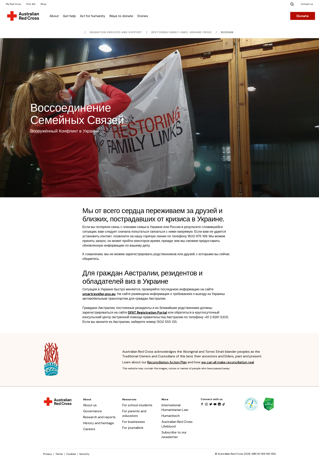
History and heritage (98, 423)
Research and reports (99, 417)
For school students (137, 405)
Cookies (71, 454)
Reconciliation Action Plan (167, 362)
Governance (92, 411)
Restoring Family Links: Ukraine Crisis (181, 32)
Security (84, 454)
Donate (303, 16)
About (54, 16)
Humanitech (170, 416)
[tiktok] (223, 404)
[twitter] (210, 404)
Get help (69, 16)
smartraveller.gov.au (98, 294)
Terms (59, 454)
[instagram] (206, 404)
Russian (227, 32)
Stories (142, 16)
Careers (89, 429)
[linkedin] (219, 404)
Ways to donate (121, 16)
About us (90, 405)
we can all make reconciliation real (227, 362)
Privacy (47, 454)
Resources (129, 399)
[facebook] (202, 404)
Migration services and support (116, 32)
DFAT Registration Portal (147, 312)
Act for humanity (92, 16)
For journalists (132, 428)
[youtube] (215, 404)
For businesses (133, 422)
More (164, 399)
